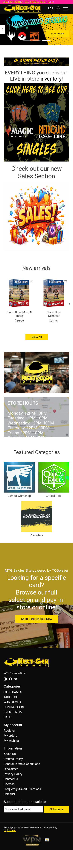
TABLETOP (11, 697)
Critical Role (54, 496)
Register (9, 730)
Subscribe (56, 809)
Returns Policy (13, 759)
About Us (10, 754)
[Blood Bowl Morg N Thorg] (19, 293)
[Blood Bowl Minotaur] (53, 293)
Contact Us (11, 779)
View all (36, 337)
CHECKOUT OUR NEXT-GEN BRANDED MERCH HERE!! (28, 2)
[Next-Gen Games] (23, 9)
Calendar (9, 794)
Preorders (36, 535)
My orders (10, 735)
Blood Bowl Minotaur (53, 314)
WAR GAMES (12, 702)
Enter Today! (57, 33)
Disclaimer (11, 769)
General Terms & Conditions (22, 764)
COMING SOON (14, 707)
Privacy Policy (13, 774)
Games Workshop (19, 496)
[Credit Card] (47, 840)
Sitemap (9, 784)
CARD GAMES (13, 692)
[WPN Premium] (31, 844)
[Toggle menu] (65, 9)
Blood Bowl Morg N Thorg (19, 314)
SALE (7, 717)
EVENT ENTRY (13, 712)
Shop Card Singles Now (36, 619)
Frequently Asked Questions (22, 789)
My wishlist (11, 740)
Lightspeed (10, 830)
